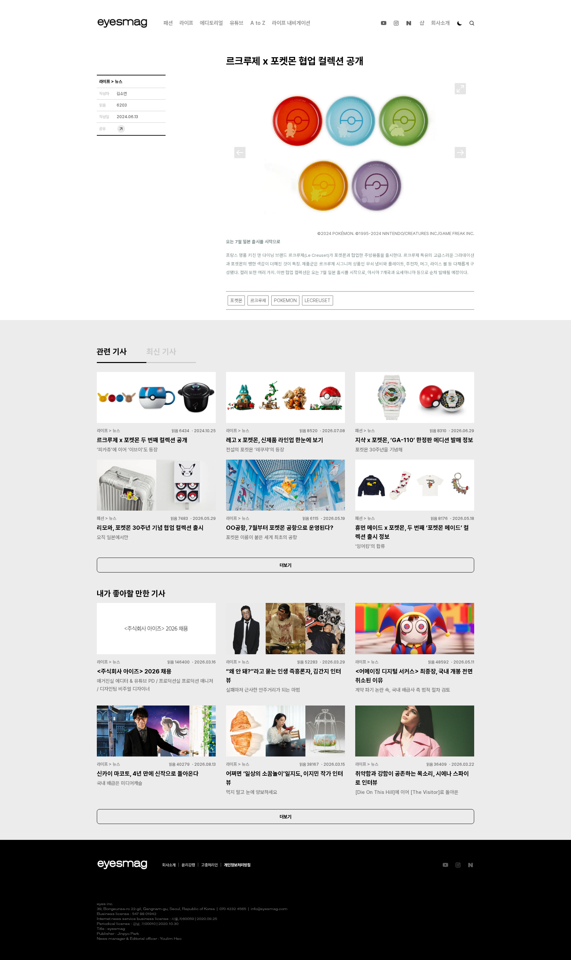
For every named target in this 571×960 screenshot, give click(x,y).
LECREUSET (317, 300)
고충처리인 (209, 865)
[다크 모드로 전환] (460, 23)
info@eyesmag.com (269, 909)
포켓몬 (236, 300)
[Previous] (240, 153)
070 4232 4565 (232, 909)
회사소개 (440, 23)
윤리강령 (188, 865)
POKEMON (285, 300)
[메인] (122, 23)
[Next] (460, 153)
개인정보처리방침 (237, 865)
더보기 (285, 565)
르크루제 (258, 300)
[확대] (460, 89)
